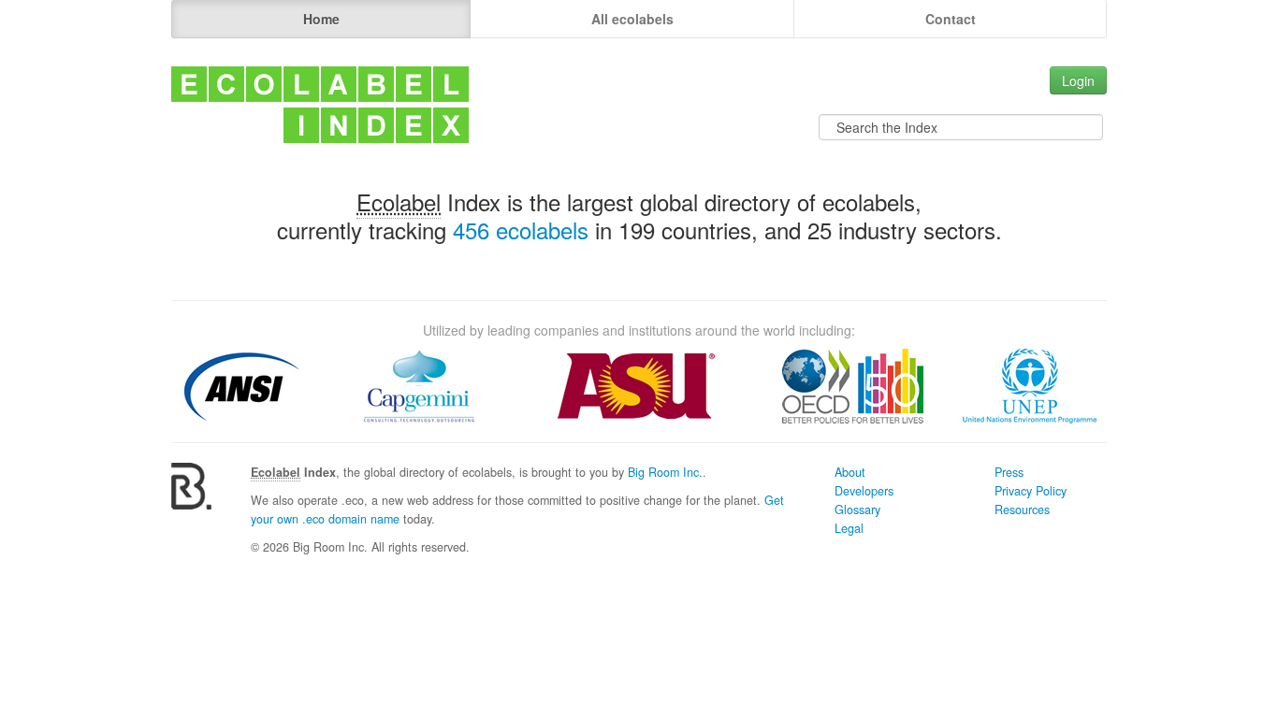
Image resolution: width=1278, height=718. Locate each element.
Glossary (857, 509)
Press (1009, 472)
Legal (849, 528)
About (850, 472)
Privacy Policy (1031, 490)
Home (321, 18)
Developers (864, 490)
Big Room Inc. (665, 472)
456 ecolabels (520, 229)
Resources (1022, 509)
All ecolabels (632, 18)
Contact (950, 18)
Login (1078, 80)
